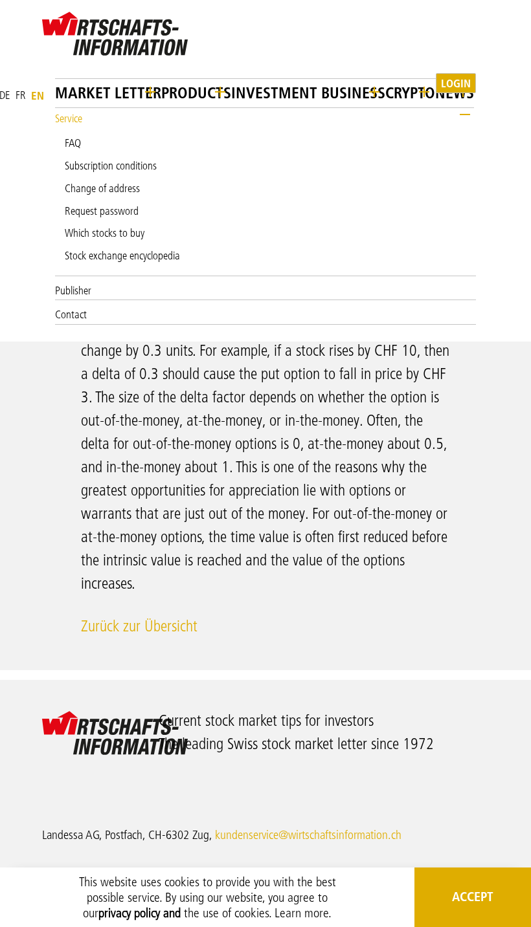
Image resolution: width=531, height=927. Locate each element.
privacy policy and (139, 913)
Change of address (102, 188)
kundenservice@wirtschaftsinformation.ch (308, 834)
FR (21, 95)
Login (456, 83)
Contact (71, 314)
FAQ (73, 142)
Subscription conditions (111, 165)
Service (68, 118)
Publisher (73, 290)
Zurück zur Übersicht (139, 625)
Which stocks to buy (104, 232)
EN (37, 95)
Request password (102, 210)
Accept (472, 896)
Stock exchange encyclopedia (122, 255)
